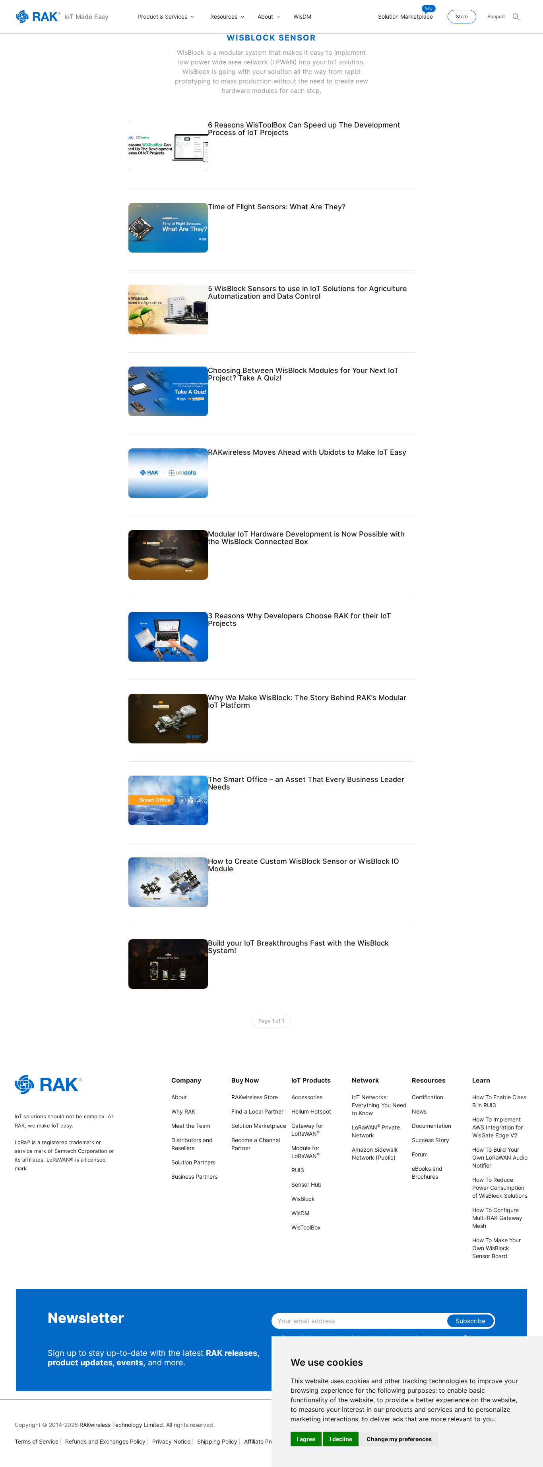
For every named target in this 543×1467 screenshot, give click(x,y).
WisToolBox (306, 1227)
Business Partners (194, 1176)
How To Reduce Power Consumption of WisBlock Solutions (499, 1187)
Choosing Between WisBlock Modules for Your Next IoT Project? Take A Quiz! (303, 374)
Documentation (431, 1125)
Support (496, 16)
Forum (420, 1154)
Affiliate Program (263, 1441)
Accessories (306, 1097)
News (419, 1111)
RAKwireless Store (254, 1097)
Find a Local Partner (257, 1111)
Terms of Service (36, 1441)
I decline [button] (341, 1439)
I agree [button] (306, 1439)
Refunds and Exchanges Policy (102, 1441)
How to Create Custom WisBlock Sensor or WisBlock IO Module (303, 864)
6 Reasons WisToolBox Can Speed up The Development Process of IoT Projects (304, 128)
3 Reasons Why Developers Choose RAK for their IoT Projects (299, 619)
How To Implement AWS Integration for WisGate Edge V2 (497, 1127)
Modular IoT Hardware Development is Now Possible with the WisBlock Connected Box (306, 537)
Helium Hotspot (311, 1111)
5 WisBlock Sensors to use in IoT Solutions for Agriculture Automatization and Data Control (307, 292)
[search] (516, 17)
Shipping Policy (214, 1441)
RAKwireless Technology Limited (121, 1424)
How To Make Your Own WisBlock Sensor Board (496, 1248)
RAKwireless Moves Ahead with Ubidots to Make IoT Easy (307, 452)
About (179, 1097)
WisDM (300, 1213)
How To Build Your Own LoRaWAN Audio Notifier (499, 1157)
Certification (427, 1097)
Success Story (430, 1140)
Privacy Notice (168, 1441)
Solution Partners (193, 1162)
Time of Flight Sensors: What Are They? (276, 206)
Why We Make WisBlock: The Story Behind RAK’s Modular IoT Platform (307, 701)
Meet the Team (190, 1125)
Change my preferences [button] (399, 1439)
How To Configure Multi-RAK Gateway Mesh (497, 1217)
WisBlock (303, 1198)
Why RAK (183, 1111)
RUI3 (297, 1170)
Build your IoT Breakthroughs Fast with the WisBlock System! (298, 946)
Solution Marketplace (258, 1125)
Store (462, 16)
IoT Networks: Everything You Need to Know (379, 1105)
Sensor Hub (306, 1184)
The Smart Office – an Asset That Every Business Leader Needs (306, 783)
